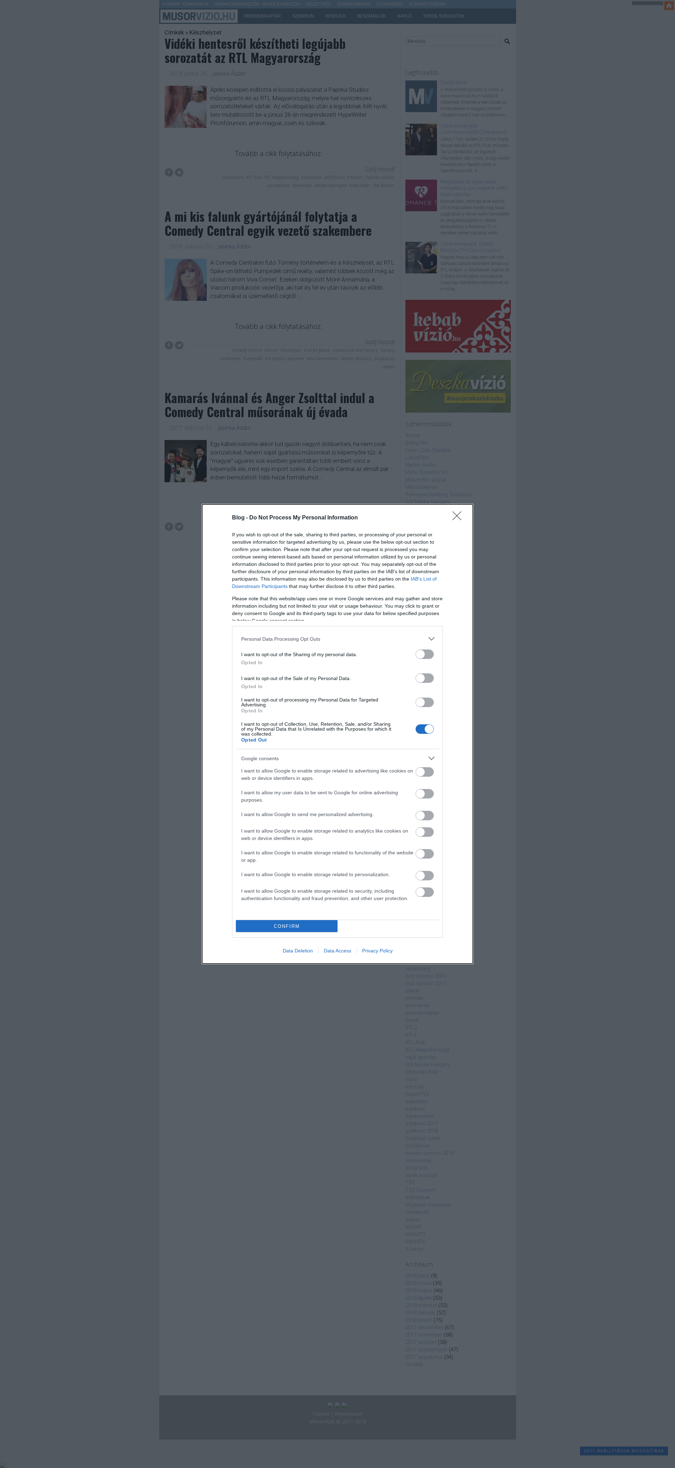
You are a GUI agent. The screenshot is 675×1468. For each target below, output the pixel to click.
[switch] (425, 654)
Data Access (337, 950)
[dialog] (337, 734)
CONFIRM (287, 926)
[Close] (459, 518)
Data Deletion (298, 950)
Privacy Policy (377, 950)
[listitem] (337, 638)
